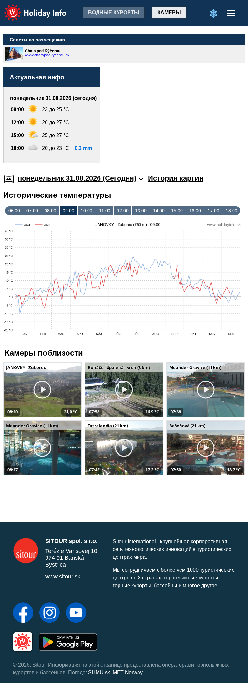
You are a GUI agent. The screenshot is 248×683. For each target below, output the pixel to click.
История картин (175, 178)
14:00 (159, 210)
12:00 (123, 210)
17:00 (213, 210)
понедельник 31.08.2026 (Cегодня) (77, 178)
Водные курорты (113, 12)
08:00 (50, 210)
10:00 (86, 210)
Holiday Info (29, 8)
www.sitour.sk (62, 576)
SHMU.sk (99, 672)
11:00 (104, 210)
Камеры (169, 12)
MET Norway (128, 672)
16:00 (195, 210)
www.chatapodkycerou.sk (47, 55)
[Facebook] (23, 613)
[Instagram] (49, 613)
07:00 (32, 210)
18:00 (231, 210)
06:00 (14, 210)
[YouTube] (76, 613)
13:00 (141, 210)
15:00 (177, 210)
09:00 (68, 210)
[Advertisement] (176, 102)
